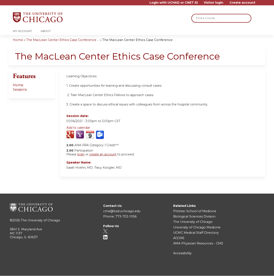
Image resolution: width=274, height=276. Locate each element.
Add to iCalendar (90, 134)
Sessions (20, 90)
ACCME (179, 238)
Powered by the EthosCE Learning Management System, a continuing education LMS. (250, 269)
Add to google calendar (70, 135)
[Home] (38, 17)
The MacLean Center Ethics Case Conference (137, 40)
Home (18, 40)
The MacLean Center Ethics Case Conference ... (62, 40)
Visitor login (213, 2)
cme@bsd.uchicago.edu (121, 211)
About (46, 31)
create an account (102, 154)
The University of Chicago (40, 220)
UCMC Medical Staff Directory (196, 233)
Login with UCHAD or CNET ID (173, 2)
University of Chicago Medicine (196, 227)
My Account (22, 31)
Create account (242, 2)
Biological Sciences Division (194, 216)
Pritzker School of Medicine (194, 211)
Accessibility (182, 253)
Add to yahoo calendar (80, 135)
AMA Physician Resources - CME (198, 243)
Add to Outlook (100, 135)
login (81, 154)
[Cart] (260, 4)
